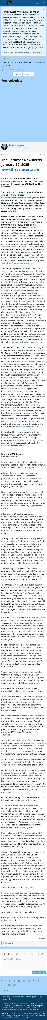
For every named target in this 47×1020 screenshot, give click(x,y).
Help (40, 996)
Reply (43, 938)
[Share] (41, 154)
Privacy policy (31, 996)
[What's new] (43, 3)
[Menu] (4, 3)
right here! (38, 47)
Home (4, 999)
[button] (4, 954)
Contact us (6, 996)
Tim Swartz (22, 361)
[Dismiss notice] (43, 10)
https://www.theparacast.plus (19, 263)
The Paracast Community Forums (28, 440)
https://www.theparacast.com (16, 197)
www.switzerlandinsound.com (28, 342)
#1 (45, 154)
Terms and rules (18, 996)
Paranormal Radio (8, 1010)
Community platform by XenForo (22, 1004)
